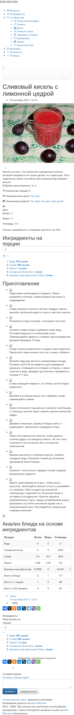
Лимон (18, 268)
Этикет (20, 41)
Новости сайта (24, 31)
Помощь (14, 55)
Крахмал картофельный (31, 275)
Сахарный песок (25, 271)
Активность (15, 52)
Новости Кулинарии (27, 21)
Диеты (20, 27)
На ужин (46, 201)
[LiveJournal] (24, 608)
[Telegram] (29, 608)
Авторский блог (25, 45)
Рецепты (14, 10)
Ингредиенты (17, 14)
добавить (10, 691)
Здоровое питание (27, 34)
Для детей (58, 201)
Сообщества (17, 17)
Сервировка (22, 38)
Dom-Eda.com (39, 703)
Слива (19, 264)
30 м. (34, 185)
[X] (9, 608)
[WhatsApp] (38, 608)
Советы (20, 24)
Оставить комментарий (16, 677)
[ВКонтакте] (5, 608)
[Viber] (33, 608)
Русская (35, 196)
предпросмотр (28, 691)
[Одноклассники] (14, 608)
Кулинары (15, 48)
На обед (35, 201)
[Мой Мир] (19, 608)
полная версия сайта (15, 699)
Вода (18, 261)
